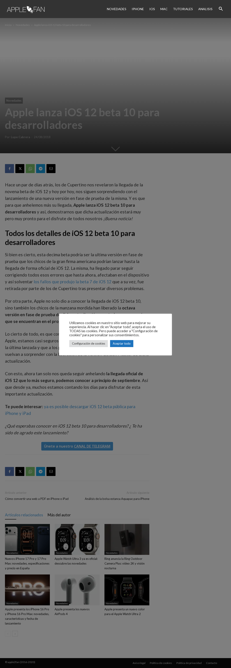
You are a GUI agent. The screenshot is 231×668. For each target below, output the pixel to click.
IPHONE (138, 9)
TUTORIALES (183, 9)
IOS (152, 9)
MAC (164, 9)
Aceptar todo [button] (122, 343)
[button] (220, 9)
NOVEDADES (116, 9)
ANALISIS (205, 9)
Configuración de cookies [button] (88, 343)
